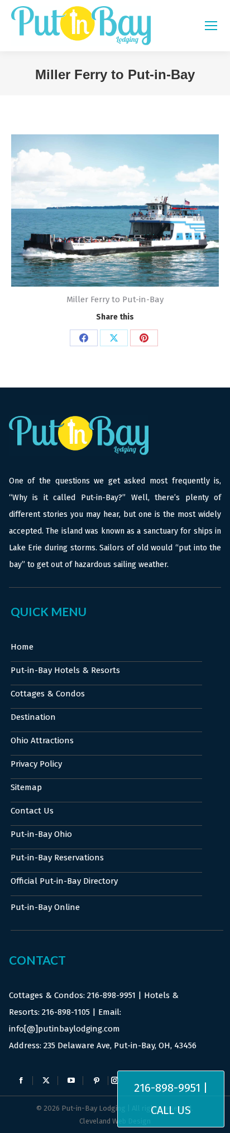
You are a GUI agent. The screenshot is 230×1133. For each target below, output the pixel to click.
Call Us (171, 1110)
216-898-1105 (66, 1012)
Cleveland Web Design (115, 1121)
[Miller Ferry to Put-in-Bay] (115, 210)
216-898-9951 (111, 995)
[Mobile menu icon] (211, 25)
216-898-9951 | (171, 1087)
